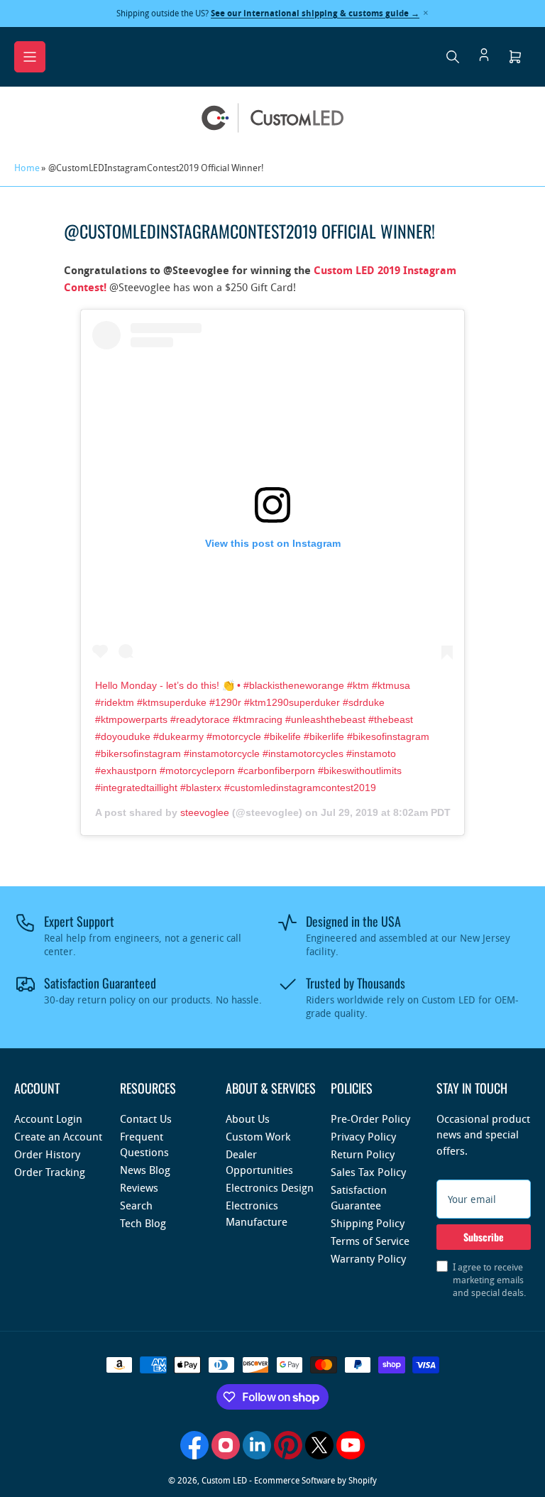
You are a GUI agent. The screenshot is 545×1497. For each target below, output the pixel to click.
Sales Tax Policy (368, 1172)
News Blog (145, 1170)
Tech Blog (143, 1223)
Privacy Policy (363, 1136)
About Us (248, 1118)
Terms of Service (370, 1241)
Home (27, 167)
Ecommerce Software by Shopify (315, 1480)
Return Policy (363, 1154)
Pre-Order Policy (370, 1118)
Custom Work (258, 1136)
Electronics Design (270, 1187)
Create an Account (58, 1136)
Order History (47, 1154)
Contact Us (146, 1118)
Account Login (48, 1118)
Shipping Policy (367, 1223)
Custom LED (224, 1480)
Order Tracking (49, 1172)
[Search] (452, 56)
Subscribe (483, 1236)
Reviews (139, 1187)
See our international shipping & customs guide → (315, 13)
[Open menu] (29, 56)
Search (136, 1205)
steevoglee (204, 812)
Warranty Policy (368, 1258)
